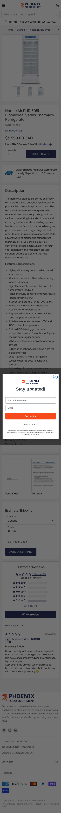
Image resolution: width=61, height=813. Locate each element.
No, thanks (30, 424)
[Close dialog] (55, 377)
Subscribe (30, 416)
